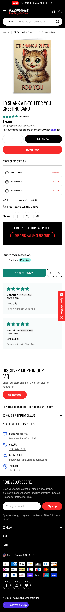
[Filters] (50, 273)
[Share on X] (27, 216)
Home (6, 32)
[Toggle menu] (5, 12)
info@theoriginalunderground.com (28, 459)
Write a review (24, 272)
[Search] (58, 22)
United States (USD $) (19, 555)
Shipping (7, 125)
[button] (10, 116)
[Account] (54, 12)
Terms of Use (43, 515)
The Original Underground (26, 598)
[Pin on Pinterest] (37, 216)
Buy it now (32, 149)
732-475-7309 (17, 449)
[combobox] (32, 22)
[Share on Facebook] (17, 216)
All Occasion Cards (24, 32)
